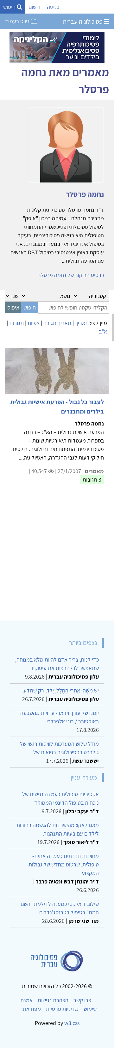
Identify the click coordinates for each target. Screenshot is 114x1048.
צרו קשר (82, 1000)
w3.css (71, 1023)
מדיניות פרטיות (62, 1008)
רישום (34, 6)
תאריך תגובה (57, 323)
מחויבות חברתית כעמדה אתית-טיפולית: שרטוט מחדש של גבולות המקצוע (63, 864)
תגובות (16, 323)
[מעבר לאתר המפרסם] (57, 47)
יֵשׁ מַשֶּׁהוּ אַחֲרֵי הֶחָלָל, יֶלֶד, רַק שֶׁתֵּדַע (61, 690)
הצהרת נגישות (53, 1000)
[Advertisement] (57, 555)
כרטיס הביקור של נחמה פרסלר (71, 275)
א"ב (103, 331)
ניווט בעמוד (18, 21)
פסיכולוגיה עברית (83, 21)
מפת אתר (30, 1008)
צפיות (34, 323)
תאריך (82, 323)
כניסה (53, 6)
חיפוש (10, 6)
